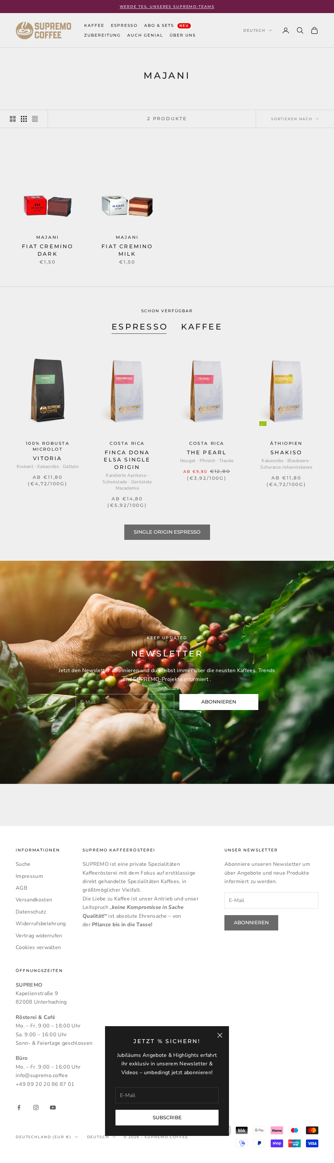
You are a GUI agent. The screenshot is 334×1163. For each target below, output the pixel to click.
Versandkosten (34, 899)
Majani (47, 237)
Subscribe (167, 1117)
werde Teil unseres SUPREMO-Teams (167, 6)
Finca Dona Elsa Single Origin (127, 459)
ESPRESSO (124, 25)
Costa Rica (127, 443)
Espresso (140, 326)
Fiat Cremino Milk (127, 250)
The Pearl (207, 452)
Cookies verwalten (38, 947)
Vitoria (47, 458)
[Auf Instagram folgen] (36, 1107)
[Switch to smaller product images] (24, 119)
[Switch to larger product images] (13, 119)
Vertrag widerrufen (39, 935)
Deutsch (254, 30)
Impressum (29, 876)
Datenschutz (31, 911)
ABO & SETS (166, 25)
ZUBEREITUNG (102, 35)
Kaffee (201, 326)
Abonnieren (218, 702)
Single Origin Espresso (167, 532)
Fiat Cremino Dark (47, 250)
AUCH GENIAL (145, 35)
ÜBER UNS (183, 35)
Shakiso (286, 452)
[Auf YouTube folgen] (53, 1107)
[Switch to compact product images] (35, 119)
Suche (23, 864)
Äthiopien (286, 443)
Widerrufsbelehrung (41, 923)
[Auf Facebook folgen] (19, 1107)
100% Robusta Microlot (48, 446)
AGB (21, 888)
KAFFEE (94, 25)
